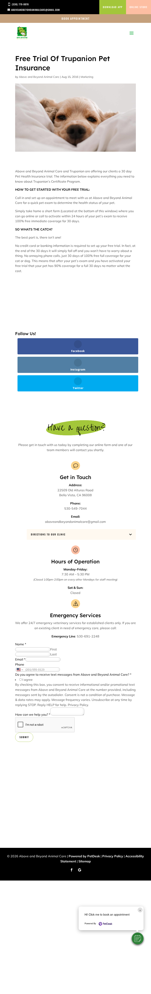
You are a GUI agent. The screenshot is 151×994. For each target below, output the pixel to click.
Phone (19, 664)
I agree (27, 680)
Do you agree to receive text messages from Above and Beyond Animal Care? (73, 674)
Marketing (87, 77)
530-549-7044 (75, 508)
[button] (138, 938)
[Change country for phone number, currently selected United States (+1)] (19, 669)
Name (20, 644)
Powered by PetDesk (84, 856)
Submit (24, 737)
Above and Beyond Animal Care (39, 77)
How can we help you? (32, 714)
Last (53, 654)
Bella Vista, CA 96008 (75, 495)
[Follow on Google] (79, 870)
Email (20, 659)
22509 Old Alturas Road (75, 490)
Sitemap (84, 861)
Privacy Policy (78, 705)
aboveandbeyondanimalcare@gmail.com (75, 522)
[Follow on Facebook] (71, 870)
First (53, 649)
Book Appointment (76, 18)
